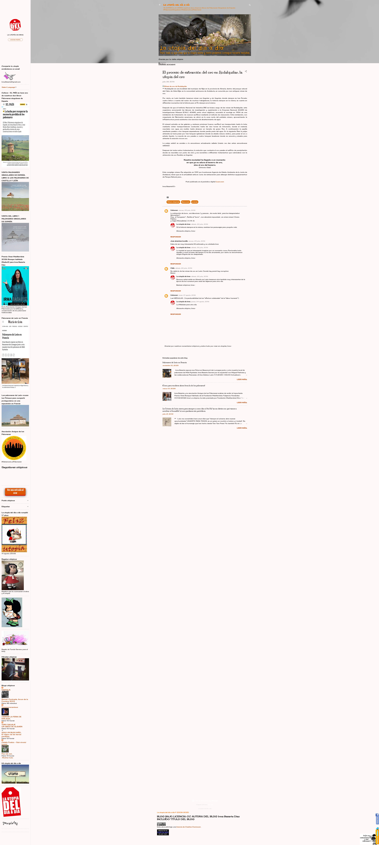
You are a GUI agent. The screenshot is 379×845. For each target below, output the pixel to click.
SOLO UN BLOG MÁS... (12, 732)
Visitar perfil (15, 39)
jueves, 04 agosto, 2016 (200, 301)
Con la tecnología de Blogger (206, 801)
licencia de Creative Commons (188, 827)
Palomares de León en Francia (175, 362)
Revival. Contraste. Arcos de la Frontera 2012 (15, 700)
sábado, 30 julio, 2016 (199, 224)
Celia (172, 268)
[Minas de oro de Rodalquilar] (175, 86)
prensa (194, 202)
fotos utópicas (173, 202)
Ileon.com (185, 202)
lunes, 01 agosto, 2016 (187, 295)
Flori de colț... (7, 754)
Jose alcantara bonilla (179, 241)
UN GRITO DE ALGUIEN (12, 727)
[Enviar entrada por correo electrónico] (168, 198)
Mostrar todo (7, 758)
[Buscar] (250, 5)
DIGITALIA (6, 690)
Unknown (174, 210)
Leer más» (242, 379)
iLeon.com (220, 182)
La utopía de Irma (183, 224)
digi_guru (210, 804)
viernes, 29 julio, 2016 (187, 210)
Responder (175, 237)
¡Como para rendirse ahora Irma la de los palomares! (184, 385)
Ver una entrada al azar (15, 491)
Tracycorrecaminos (10, 707)
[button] (246, 71)
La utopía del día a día (176, 4)
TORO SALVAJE (8, 725)
